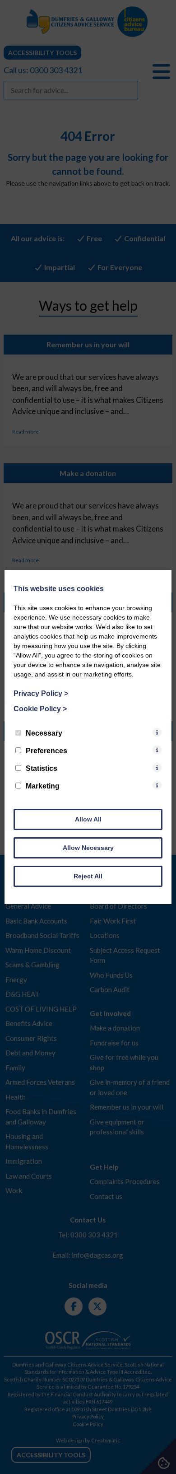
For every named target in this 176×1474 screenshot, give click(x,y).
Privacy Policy (41, 693)
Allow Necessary (88, 847)
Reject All (88, 876)
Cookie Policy (40, 709)
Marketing (43, 786)
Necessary (44, 733)
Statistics (41, 768)
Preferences (46, 751)
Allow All (88, 819)
